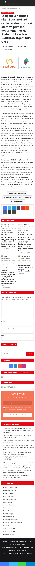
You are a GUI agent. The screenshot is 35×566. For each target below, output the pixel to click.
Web (2, 336)
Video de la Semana (8, 534)
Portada (3, 8)
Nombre (4, 322)
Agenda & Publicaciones (10, 487)
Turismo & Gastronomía (10, 528)
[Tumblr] (18, 208)
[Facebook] (5, 208)
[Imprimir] (14, 212)
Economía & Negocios (13, 8)
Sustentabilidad (17, 201)
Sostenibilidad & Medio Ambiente (12, 522)
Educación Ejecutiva (9, 505)
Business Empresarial (8, 46)
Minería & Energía (8, 513)
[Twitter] (9, 208)
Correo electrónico (7, 329)
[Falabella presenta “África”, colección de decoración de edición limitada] (26, 259)
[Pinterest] (23, 208)
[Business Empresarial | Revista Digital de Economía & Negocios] (12, 3)
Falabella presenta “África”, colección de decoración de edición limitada (25, 268)
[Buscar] (33, 4)
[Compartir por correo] (9, 212)
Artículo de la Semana (9, 490)
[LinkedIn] (14, 208)
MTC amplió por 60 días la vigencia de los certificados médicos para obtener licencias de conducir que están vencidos (9, 242)
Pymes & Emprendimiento (10, 519)
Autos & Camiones (8, 493)
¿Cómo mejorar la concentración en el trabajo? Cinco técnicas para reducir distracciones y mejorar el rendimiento (18, 430)
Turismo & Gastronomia (10, 531)
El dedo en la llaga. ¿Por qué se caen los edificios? (18, 463)
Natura (28, 197)
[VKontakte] (5, 212)
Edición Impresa (7, 502)
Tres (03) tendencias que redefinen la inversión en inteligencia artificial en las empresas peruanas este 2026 (18, 447)
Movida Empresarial (8, 516)
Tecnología (6, 525)
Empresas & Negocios (13, 197)
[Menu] (2, 4)
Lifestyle (5, 508)
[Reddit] (27, 208)
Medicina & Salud (8, 511)
